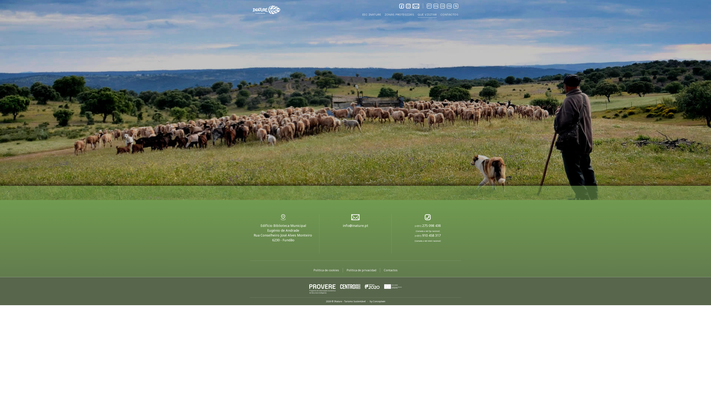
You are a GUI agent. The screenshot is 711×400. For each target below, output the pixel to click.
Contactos (391, 270)
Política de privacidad (361, 270)
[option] (355, 100)
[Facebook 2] (401, 6)
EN (436, 6)
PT (429, 6)
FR (449, 6)
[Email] (416, 6)
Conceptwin (379, 301)
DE (442, 6)
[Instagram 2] (408, 6)
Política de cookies (326, 270)
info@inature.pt (355, 225)
